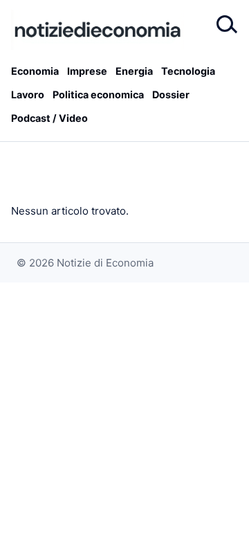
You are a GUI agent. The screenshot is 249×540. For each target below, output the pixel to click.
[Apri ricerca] (225, 25)
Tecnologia (188, 71)
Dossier (171, 94)
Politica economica (98, 94)
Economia (35, 71)
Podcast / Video (49, 118)
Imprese (87, 71)
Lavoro (27, 94)
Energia (134, 71)
